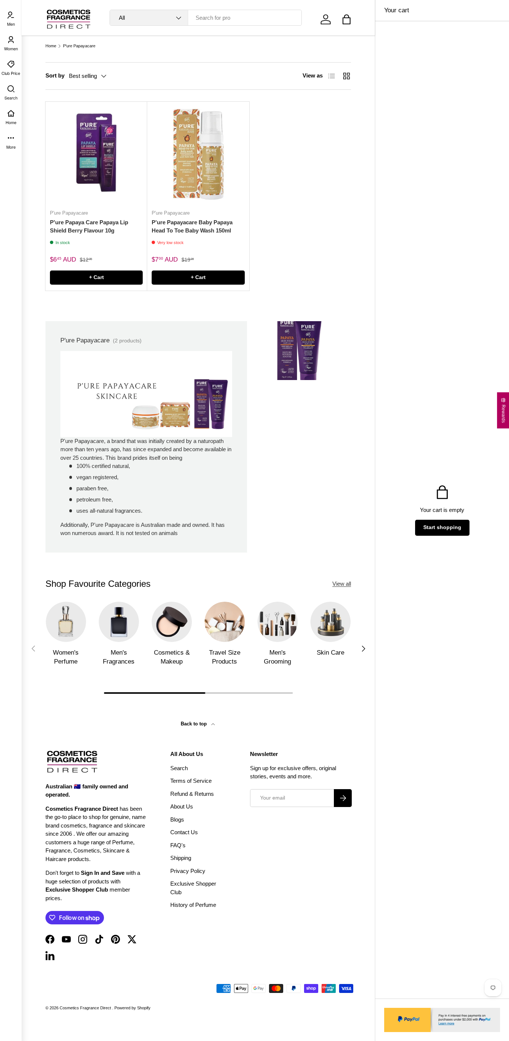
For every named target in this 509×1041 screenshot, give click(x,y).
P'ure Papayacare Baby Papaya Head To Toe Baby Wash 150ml (192, 226)
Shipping (180, 858)
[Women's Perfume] (66, 622)
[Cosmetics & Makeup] (172, 622)
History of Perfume (193, 905)
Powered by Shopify (132, 1008)
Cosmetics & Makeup (172, 657)
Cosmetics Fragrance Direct (86, 1008)
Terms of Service (191, 781)
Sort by (54, 75)
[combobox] (205, 17)
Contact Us (184, 832)
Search (179, 768)
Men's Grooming (277, 657)
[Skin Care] (330, 622)
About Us (181, 806)
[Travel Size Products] (225, 622)
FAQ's (178, 845)
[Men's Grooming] (277, 622)
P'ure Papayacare (79, 46)
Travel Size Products (224, 657)
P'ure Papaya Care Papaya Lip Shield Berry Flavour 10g (89, 226)
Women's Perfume (66, 657)
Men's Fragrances (119, 657)
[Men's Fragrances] (119, 622)
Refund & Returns (192, 794)
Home (50, 46)
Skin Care (330, 652)
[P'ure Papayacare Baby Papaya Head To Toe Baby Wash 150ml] (198, 152)
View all (341, 583)
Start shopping (442, 527)
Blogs (177, 819)
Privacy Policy (187, 871)
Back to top (194, 724)
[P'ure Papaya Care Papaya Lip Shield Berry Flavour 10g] (96, 152)
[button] (346, 19)
